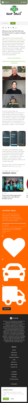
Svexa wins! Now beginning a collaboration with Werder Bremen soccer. (11, 197)
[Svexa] (5, 2)
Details (12, 398)
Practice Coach (16, 166)
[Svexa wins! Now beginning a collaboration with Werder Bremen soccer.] (12, 184)
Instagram (14, 374)
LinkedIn (14, 371)
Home (14, 350)
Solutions (14, 352)
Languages (14, 384)
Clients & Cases (14, 357)
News (13, 23)
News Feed (14, 364)
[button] (16, 27)
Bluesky (14, 376)
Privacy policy (14, 379)
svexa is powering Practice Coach (15, 39)
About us (14, 362)
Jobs (14, 359)
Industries (14, 355)
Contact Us (14, 367)
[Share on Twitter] (8, 27)
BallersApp (5, 156)
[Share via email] (13, 27)
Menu (24, 2)
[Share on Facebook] (11, 27)
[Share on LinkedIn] (5, 27)
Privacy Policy (18, 228)
